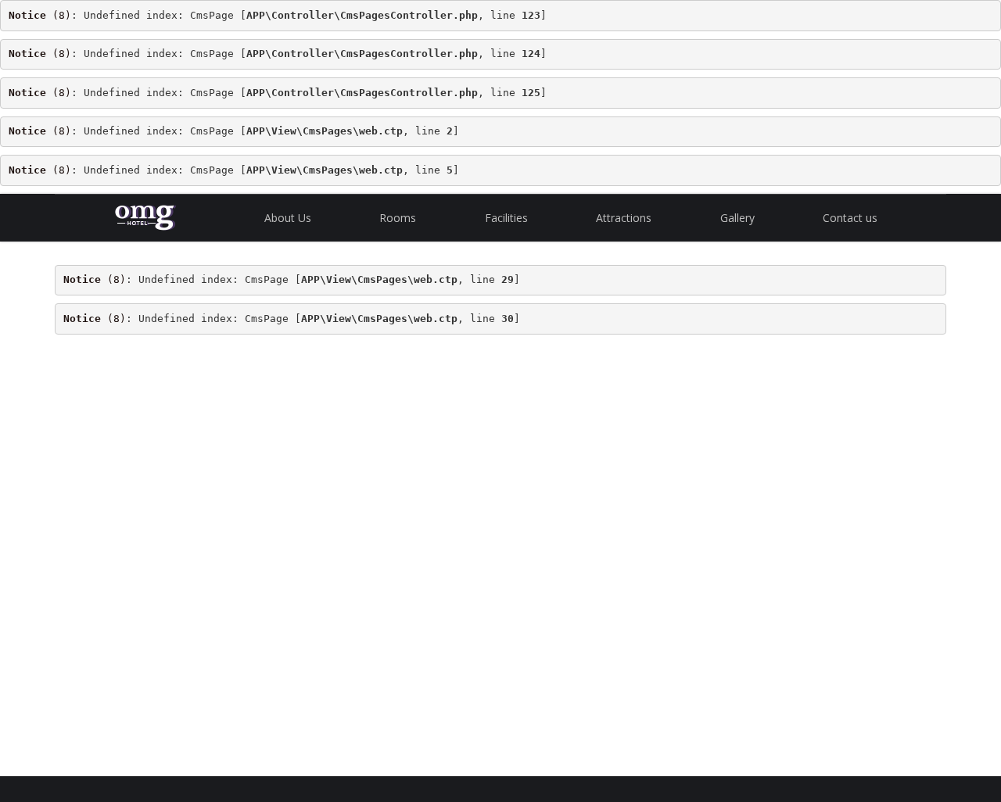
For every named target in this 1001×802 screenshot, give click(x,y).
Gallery (737, 217)
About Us (287, 217)
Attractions (623, 217)
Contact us (850, 217)
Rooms (397, 217)
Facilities (506, 217)
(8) (40, 15)
